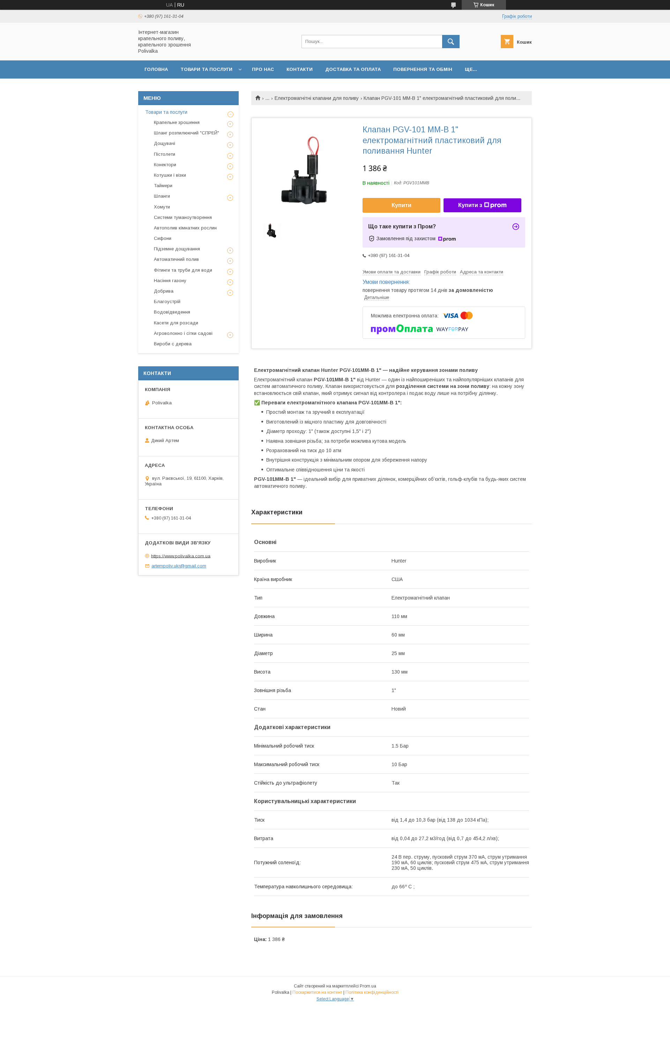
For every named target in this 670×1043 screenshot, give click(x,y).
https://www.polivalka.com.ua (180, 555)
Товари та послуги (206, 69)
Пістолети (164, 154)
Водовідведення (172, 312)
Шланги (162, 196)
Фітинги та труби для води (183, 270)
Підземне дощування (177, 248)
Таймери (163, 185)
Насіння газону (170, 280)
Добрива (163, 291)
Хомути (162, 207)
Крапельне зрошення (177, 122)
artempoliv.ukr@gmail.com (178, 565)
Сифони (162, 238)
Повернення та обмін (422, 69)
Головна (156, 69)
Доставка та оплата (353, 69)
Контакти (299, 69)
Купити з (470, 205)
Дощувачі (164, 143)
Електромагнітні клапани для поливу (317, 98)
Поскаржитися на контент (317, 992)
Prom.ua (368, 986)
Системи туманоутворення (183, 217)
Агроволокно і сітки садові (183, 333)
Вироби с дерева (173, 343)
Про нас (263, 69)
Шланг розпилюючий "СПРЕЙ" (186, 132)
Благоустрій (167, 301)
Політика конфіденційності (372, 992)
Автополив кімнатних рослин (185, 227)
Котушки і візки (170, 175)
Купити (401, 205)
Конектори (165, 164)
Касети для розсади (176, 322)
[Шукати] (451, 41)
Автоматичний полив (176, 259)
